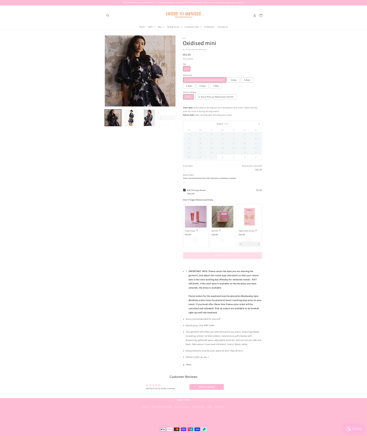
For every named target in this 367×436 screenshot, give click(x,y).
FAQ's (209, 406)
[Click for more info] (196, 217)
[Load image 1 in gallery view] (113, 117)
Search (145, 406)
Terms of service (181, 406)
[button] (108, 15)
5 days (189, 86)
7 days (216, 86)
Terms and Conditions (162, 406)
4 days (247, 80)
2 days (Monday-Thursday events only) (204, 80)
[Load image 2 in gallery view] (131, 117)
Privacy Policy (198, 406)
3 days (234, 80)
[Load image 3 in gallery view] (149, 117)
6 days (203, 86)
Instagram (219, 406)
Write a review (206, 386)
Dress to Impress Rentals (186, 435)
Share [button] (188, 364)
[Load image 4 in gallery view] (167, 117)
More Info (191, 193)
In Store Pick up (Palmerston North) (216, 97)
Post (188, 97)
